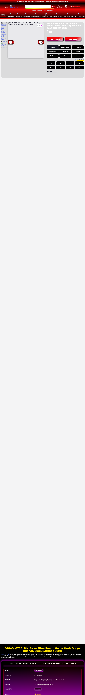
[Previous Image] (11, 42)
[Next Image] (41, 42)
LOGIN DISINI (73, 39)
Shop (6, 7)
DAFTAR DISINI (55, 39)
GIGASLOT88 (5, 654)
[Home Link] (16, 6)
